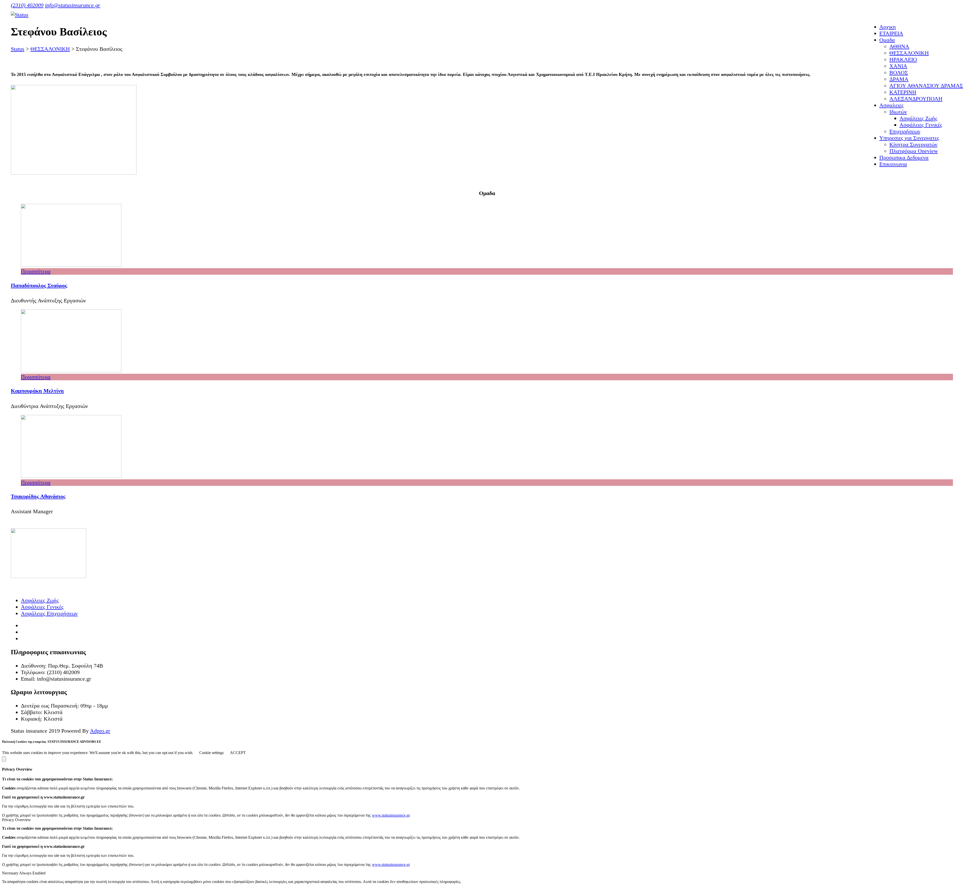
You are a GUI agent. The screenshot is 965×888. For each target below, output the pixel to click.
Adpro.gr (100, 731)
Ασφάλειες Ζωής (40, 600)
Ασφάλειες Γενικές (42, 607)
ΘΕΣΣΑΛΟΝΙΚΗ (909, 53)
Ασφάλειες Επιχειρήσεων (49, 613)
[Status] (19, 15)
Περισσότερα (36, 271)
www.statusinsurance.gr (391, 815)
